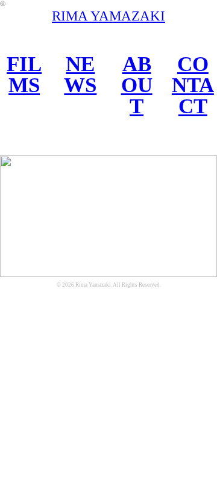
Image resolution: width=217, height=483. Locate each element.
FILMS (24, 74)
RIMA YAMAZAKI (108, 15)
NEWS (80, 74)
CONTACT (193, 84)
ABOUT (137, 84)
